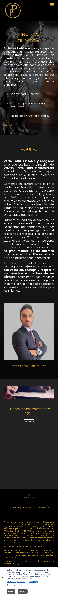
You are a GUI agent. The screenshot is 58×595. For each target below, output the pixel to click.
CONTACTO (29, 422)
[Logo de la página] (13, 10)
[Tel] (11, 125)
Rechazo (22, 591)
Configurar (11, 585)
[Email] (6, 125)
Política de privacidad (16, 582)
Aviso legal (33, 582)
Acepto (11, 591)
